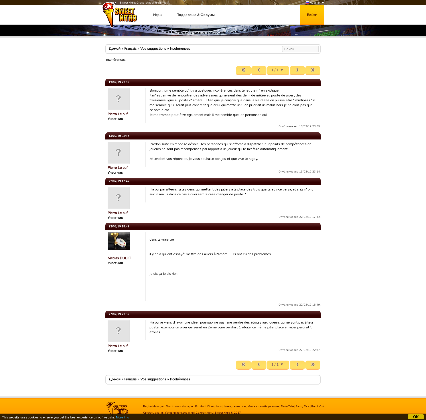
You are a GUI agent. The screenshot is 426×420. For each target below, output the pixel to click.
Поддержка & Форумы (195, 14)
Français (130, 48)
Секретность (204, 413)
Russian (314, 3)
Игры (157, 14)
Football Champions (208, 406)
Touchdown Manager (179, 406)
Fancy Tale (302, 406)
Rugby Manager (153, 406)
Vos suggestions (153, 48)
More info (122, 417)
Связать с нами (153, 413)
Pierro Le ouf (118, 114)
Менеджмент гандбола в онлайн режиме (251, 406)
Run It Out (317, 406)
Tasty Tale (287, 406)
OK (416, 416)
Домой (114, 48)
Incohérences (180, 48)
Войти (312, 14)
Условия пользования (179, 413)
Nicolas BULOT (119, 258)
